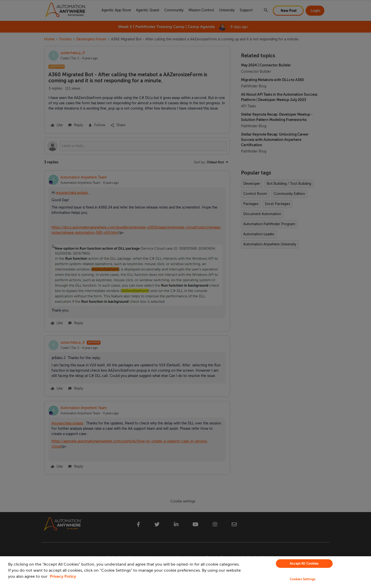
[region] (185, 569)
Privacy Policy (63, 576)
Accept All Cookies (304, 563)
